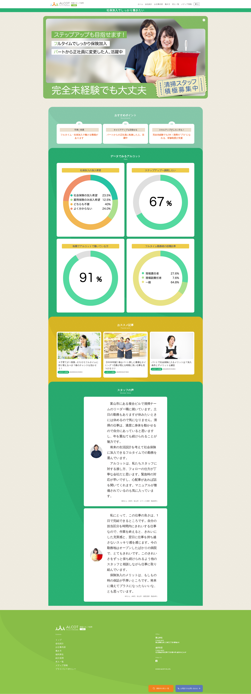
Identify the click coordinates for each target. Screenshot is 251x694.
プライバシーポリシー (65, 669)
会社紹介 (59, 643)
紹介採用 (59, 658)
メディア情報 (61, 665)
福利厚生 (59, 654)
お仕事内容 (60, 647)
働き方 (58, 650)
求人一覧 (59, 661)
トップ (58, 640)
